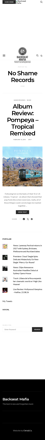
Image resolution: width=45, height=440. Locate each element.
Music (29, 100)
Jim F (30, 139)
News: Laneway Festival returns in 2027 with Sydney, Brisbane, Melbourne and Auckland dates (27, 248)
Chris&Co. (27, 430)
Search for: (6, 325)
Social (5, 310)
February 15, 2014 (19, 139)
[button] (41, 56)
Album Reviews (19, 100)
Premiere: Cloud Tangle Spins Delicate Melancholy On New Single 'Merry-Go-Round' (25, 259)
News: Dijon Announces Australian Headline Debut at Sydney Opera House (25, 270)
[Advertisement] (22, 27)
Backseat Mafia (15, 399)
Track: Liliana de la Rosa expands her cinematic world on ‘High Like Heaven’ (27, 281)
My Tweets (7, 301)
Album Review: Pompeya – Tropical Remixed (22, 120)
